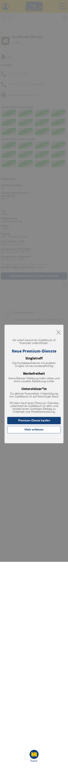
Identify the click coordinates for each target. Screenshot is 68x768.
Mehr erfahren (34, 429)
